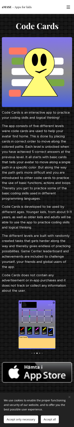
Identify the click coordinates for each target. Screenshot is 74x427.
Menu (68, 7)
